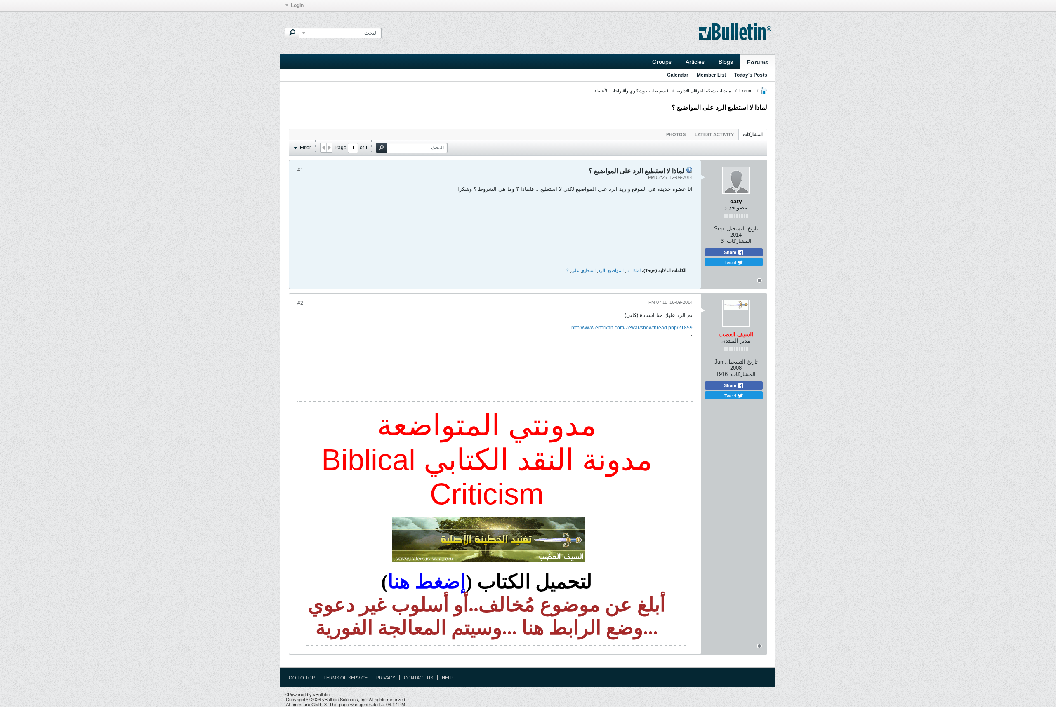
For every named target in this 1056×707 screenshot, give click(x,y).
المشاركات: (738, 241)
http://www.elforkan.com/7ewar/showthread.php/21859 (632, 328)
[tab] (752, 134)
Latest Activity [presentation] (714, 134)
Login (297, 5)
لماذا (636, 270)
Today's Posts (750, 75)
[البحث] (292, 33)
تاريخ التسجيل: (741, 228)
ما (628, 270)
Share (731, 252)
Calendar (677, 75)
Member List (711, 75)
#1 (300, 170)
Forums (757, 62)
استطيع (589, 270)
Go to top (302, 677)
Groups (662, 62)
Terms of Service (345, 677)
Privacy (385, 677)
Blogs (726, 62)
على (575, 270)
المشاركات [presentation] (753, 134)
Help (447, 677)
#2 (300, 303)
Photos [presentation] (676, 134)
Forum (745, 90)
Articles (695, 62)
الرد (601, 270)
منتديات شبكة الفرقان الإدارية (703, 90)
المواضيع (616, 270)
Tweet (731, 262)
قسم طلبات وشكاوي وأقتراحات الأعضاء (631, 90)
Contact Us (418, 677)
